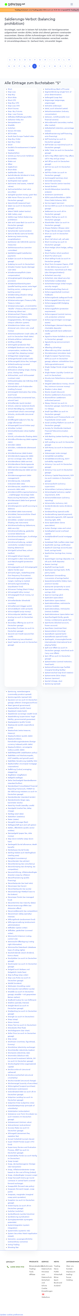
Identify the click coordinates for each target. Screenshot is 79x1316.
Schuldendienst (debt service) (20, 461)
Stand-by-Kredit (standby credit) (21, 805)
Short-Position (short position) (57, 253)
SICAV (10, 145)
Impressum (70, 1272)
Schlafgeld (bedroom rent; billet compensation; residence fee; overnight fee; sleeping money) (21, 350)
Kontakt (69, 1269)
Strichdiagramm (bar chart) (19, 1030)
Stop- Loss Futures (15, 114)
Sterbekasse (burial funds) (18, 850)
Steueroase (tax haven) (17, 886)
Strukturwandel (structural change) (22, 1081)
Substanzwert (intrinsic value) (20, 1122)
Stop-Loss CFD (14, 106)
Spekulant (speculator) (54, 598)
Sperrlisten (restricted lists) (56, 628)
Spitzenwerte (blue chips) (55, 675)
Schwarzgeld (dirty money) (19, 592)
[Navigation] (72, 4)
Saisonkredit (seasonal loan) (19, 203)
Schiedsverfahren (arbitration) (20, 339)
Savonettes (12, 158)
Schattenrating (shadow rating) (20, 295)
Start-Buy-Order (14, 142)
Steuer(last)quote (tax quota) (19, 889)
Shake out (12, 161)
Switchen (11, 128)
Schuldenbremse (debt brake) (20, 453)
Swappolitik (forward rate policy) (21, 1186)
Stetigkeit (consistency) (17, 858)
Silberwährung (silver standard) (57, 350)
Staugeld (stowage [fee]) (18, 822)
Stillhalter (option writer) (17, 928)
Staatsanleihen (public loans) (19, 708)
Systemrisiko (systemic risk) (19, 1231)
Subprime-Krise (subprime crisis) (21, 1103)
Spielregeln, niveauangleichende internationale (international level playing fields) (58, 642)
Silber (10, 164)
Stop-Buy (11, 94)
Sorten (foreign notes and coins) (58, 528)
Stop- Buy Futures (15, 111)
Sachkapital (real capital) (18, 181)
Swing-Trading (13, 1244)
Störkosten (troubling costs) (19, 986)
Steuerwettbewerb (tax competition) (22, 911)
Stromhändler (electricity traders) (21, 1050)
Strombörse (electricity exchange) (21, 1047)
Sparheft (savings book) (54, 567)
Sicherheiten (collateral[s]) (55, 281)
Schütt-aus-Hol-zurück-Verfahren (21, 156)
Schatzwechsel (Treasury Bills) (20, 314)
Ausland (57, 1285)
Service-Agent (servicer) (54, 203)
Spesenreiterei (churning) (55, 631)
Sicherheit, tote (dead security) (57, 278)
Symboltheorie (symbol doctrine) (21, 1214)
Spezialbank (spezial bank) (55, 634)
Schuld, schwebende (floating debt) (22, 436)
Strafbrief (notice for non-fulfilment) (22, 1000)
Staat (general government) (19, 705)
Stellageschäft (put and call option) (22, 825)
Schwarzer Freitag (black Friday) (21, 589)
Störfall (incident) (15, 983)
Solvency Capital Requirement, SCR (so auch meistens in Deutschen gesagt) (59, 478)
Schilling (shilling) (15, 342)
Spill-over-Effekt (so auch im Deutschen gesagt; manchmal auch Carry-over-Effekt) (59, 650)
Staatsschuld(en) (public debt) (20, 736)
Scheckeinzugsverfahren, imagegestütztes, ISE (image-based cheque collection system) (22, 319)
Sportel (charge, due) (53, 681)
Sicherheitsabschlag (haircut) (56, 289)
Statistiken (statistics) (16, 816)
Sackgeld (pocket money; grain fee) (22, 195)
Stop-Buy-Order (14, 139)
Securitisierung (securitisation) (20, 639)
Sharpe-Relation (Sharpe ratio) (57, 228)
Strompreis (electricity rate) (19, 1053)
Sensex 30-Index (14, 131)
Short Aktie (12, 97)
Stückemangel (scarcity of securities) (22, 1083)
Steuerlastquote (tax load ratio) (20, 883)
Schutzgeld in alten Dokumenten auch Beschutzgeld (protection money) (21, 561)
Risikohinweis (47, 1266)
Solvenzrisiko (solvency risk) (56, 503)
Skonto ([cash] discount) (55, 392)
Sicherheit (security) (53, 275)
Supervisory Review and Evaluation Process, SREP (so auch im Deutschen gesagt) (22, 1150)
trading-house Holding (69, 1277)
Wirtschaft (58, 1274)
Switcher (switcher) (15, 1211)
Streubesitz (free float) (17, 1028)
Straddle (11, 125)
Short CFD (12, 100)
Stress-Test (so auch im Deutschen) (22, 1025)
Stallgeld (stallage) (15, 778)
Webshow (46, 1297)
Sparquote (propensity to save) (57, 586)
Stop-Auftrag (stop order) (18, 975)
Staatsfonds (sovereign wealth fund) (22, 714)
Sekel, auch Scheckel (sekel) (56, 108)
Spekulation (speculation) (55, 600)
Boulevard (58, 1283)
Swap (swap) (13, 1161)
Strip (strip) (12, 1039)
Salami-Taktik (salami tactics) (19, 211)
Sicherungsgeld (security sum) (57, 300)
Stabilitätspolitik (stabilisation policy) (22, 752)
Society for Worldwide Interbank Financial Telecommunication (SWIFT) (58, 431)
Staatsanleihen (14, 153)
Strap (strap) (13, 1019)
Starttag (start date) (16, 814)
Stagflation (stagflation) (17, 775)
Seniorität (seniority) (53, 181)
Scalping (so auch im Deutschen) (21, 264)
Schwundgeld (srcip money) (19, 611)
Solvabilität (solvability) (54, 456)
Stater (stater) (13, 819)
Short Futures (13, 108)
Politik (56, 1272)
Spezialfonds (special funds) (56, 636)
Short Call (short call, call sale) (57, 239)
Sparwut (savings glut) (54, 595)
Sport (56, 1280)
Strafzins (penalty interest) (18, 1003)
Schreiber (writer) (15, 428)
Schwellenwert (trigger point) (20, 606)
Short (10, 89)
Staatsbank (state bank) (17, 711)
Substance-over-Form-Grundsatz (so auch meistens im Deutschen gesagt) (22, 1116)
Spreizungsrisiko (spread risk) (20, 697)
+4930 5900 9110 (17, 1267)
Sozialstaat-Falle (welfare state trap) (59, 542)
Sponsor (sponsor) (52, 678)
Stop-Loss (12, 92)
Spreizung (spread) (52, 684)
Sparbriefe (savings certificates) (57, 545)
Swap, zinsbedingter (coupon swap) (22, 1175)
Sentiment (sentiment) (54, 195)
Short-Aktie (12, 170)
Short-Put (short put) (53, 256)
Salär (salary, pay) (15, 214)
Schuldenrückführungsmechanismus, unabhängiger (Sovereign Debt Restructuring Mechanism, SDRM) (22, 494)
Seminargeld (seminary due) (56, 178)
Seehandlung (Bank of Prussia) (57, 89)
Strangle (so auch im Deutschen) (21, 1017)
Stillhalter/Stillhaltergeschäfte (20, 117)
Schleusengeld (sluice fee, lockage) (22, 361)
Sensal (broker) (51, 186)
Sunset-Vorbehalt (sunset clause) (21, 1139)
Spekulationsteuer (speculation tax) (59, 614)
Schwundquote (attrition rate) (20, 614)
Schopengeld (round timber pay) (21, 425)
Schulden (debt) (14, 445)
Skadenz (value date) (53, 389)
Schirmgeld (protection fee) (19, 345)
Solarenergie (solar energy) (56, 453)
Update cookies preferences (11, 1314)
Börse (56, 1277)
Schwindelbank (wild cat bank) (20, 609)
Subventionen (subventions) (19, 1125)
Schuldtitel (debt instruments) (20, 511)
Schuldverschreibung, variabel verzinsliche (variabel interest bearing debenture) (20, 545)
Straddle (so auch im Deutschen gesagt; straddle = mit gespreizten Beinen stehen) (22, 994)
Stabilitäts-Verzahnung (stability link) (22, 761)
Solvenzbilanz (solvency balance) (58, 489)
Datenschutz (47, 1269)
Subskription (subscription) (19, 1111)
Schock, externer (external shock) (21, 406)
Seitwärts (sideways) (53, 106)
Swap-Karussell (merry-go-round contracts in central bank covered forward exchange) (21, 1180)
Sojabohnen (12, 167)
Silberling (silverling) (53, 347)
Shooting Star (13, 1247)
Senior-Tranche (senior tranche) (57, 183)
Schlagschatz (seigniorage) (19, 356)
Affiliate (32, 1274)
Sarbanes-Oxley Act (15, 120)
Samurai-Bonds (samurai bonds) (21, 233)
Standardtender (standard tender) (21, 797)
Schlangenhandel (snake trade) (20, 359)
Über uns (70, 1266)
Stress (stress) (13, 1022)
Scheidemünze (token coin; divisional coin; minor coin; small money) (21, 328)
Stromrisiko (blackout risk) (18, 1055)
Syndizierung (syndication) (18, 1217)
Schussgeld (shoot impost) (18, 556)
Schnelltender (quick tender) (19, 403)
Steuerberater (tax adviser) (19, 861)
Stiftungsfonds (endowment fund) (21, 919)
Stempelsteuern (14, 122)
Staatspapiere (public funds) (19, 722)
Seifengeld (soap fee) (53, 97)
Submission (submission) (18, 1089)
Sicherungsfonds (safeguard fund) (58, 297)
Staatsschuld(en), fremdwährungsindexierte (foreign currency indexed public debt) (22, 741)
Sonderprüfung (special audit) (57, 511)
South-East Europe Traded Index (21, 136)
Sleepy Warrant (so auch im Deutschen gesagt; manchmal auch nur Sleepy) (59, 405)
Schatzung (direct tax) (17, 311)
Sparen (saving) (51, 564)
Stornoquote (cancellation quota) (21, 989)
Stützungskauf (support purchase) (21, 1086)
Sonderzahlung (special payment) (58, 514)
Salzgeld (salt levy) (15, 228)
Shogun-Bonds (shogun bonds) (57, 231)
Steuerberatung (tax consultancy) (21, 864)
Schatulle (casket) (15, 297)
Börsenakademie (36, 1266)
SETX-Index (12, 133)
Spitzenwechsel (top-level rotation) (59, 673)
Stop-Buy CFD (13, 103)
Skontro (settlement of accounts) (58, 395)
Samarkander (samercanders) (20, 231)
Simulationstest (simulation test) (58, 353)
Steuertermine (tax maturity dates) (22, 903)
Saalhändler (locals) (15, 172)
